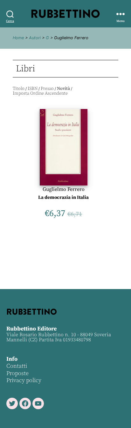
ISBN (33, 88)
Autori (35, 37)
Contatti (16, 366)
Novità (63, 88)
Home (18, 37)
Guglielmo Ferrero (64, 189)
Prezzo (47, 88)
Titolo (18, 88)
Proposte (17, 373)
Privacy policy (23, 380)
